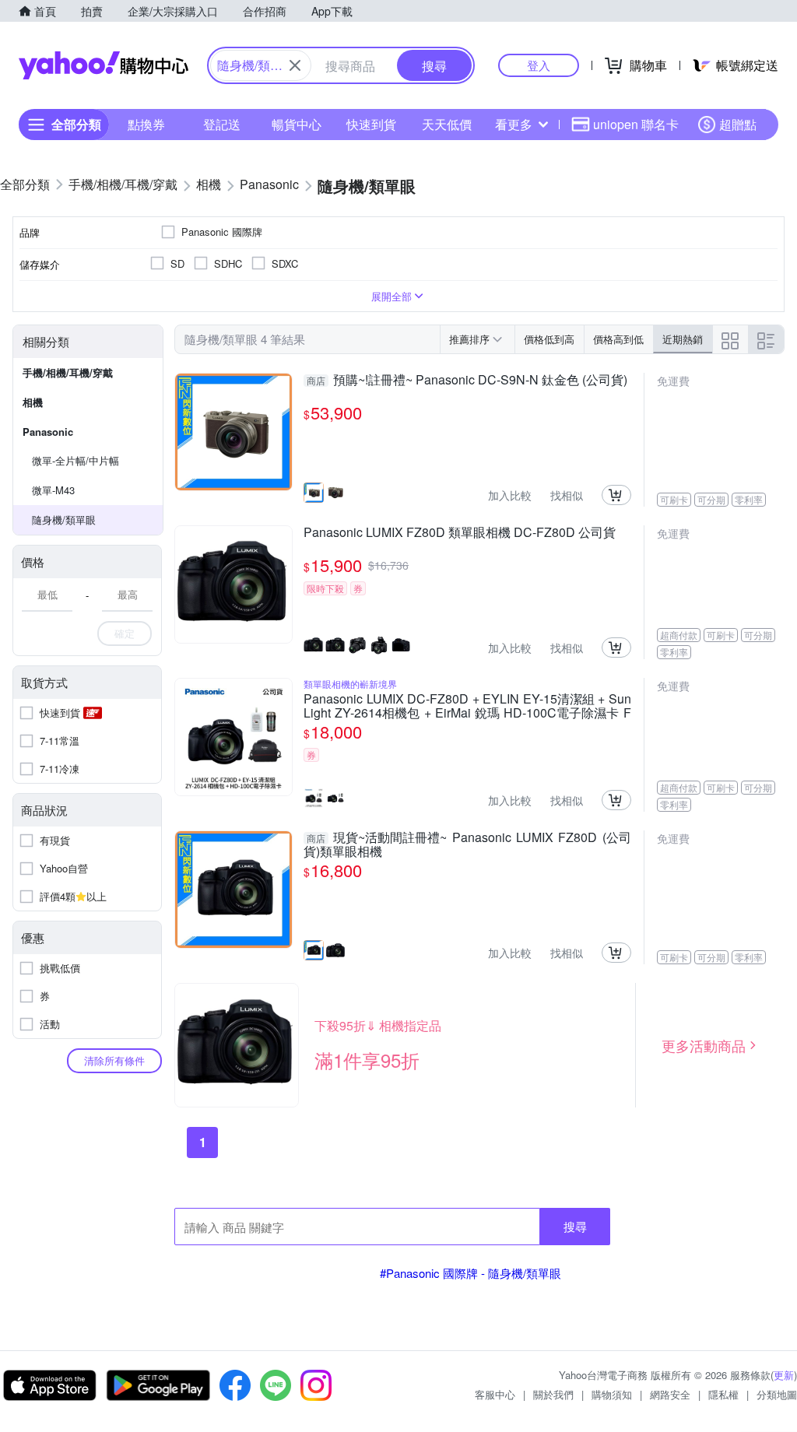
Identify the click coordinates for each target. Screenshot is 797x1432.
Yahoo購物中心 (103, 65)
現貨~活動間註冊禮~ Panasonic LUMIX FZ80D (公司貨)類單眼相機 (467, 844)
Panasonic (48, 431)
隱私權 (723, 1394)
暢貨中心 (296, 124)
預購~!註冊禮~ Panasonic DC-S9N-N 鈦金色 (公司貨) (467, 380)
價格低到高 (549, 339)
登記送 (222, 124)
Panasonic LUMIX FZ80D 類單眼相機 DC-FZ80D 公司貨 (460, 533)
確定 (124, 633)
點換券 (146, 124)
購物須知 (612, 1394)
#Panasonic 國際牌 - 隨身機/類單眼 (470, 1273)
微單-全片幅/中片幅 (75, 460)
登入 (538, 65)
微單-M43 (53, 490)
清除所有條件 (114, 1060)
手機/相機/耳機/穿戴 (68, 372)
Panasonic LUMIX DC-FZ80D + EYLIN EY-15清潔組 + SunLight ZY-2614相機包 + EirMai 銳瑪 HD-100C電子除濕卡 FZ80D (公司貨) (467, 706)
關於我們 (553, 1394)
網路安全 (670, 1394)
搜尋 (575, 1226)
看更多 (513, 124)
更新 (784, 1374)
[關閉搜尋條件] (295, 65)
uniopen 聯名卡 (636, 124)
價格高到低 (618, 339)
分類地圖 (777, 1394)
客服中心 (495, 1394)
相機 (33, 402)
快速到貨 (371, 124)
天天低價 (447, 124)
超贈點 (738, 124)
